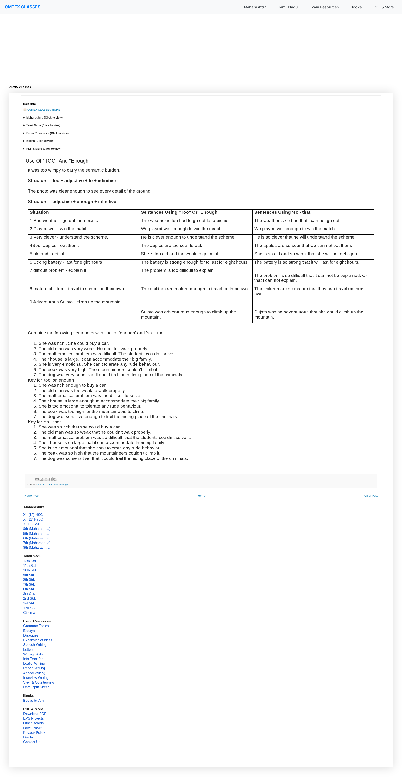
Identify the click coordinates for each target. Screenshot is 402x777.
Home (202, 495)
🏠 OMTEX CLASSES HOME (41, 109)
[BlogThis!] (41, 479)
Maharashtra (255, 7)
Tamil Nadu (288, 7)
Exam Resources (324, 7)
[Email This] (37, 479)
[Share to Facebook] (50, 479)
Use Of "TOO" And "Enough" (52, 484)
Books (356, 7)
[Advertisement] (148, 46)
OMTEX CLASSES (22, 6)
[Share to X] (46, 479)
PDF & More (383, 7)
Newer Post (31, 495)
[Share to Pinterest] (54, 479)
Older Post (371, 495)
